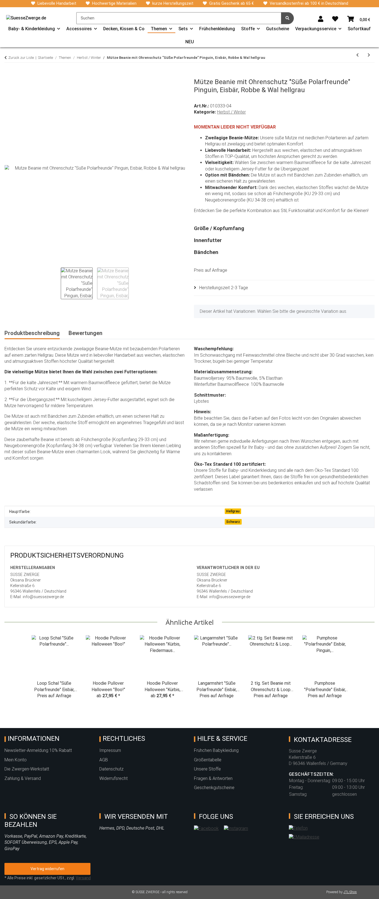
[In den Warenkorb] (8, 75)
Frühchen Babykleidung (216, 750)
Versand (83, 878)
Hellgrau (232, 511)
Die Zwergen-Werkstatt (26, 769)
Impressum (110, 750)
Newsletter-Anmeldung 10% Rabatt (38, 750)
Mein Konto (15, 759)
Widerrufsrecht (113, 778)
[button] (321, 19)
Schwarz (233, 522)
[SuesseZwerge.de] (26, 18)
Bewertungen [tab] (85, 333)
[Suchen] (287, 18)
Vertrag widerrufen (47, 869)
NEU (189, 41)
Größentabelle (207, 759)
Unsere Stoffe (207, 769)
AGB (103, 759)
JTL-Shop (350, 892)
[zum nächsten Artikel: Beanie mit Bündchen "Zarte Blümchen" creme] (369, 55)
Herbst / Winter (231, 112)
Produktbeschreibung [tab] (32, 333)
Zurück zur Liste (21, 58)
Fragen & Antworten (213, 778)
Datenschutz (111, 769)
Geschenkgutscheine (214, 787)
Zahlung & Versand (22, 778)
